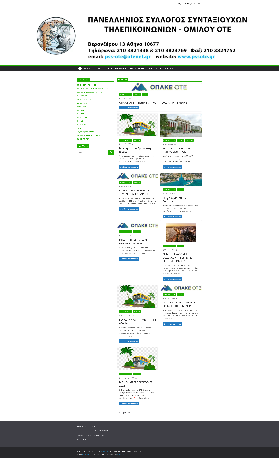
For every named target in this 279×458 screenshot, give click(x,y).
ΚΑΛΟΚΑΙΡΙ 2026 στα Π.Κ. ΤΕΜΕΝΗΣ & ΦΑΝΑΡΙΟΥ (134, 192)
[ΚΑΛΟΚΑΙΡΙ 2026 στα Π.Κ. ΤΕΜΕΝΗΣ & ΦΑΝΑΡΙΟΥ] (137, 176)
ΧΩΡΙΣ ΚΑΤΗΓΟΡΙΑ (83, 139)
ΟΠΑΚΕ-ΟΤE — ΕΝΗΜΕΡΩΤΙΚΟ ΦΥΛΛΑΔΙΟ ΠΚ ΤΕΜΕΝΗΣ (153, 102)
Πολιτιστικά (189, 140)
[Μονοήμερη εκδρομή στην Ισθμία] (137, 125)
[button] (102, 68)
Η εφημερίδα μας (137, 68)
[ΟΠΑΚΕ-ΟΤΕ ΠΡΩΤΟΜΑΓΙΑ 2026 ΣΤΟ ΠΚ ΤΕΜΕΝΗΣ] (181, 288)
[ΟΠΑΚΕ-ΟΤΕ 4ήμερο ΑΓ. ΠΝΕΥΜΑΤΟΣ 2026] (137, 225)
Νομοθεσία (81, 114)
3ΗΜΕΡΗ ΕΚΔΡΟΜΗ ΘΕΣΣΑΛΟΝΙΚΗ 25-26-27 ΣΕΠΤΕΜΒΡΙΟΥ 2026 (177, 257)
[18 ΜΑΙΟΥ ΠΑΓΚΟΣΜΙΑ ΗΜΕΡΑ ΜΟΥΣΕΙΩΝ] (181, 125)
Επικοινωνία (169, 68)
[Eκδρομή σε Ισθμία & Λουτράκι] (181, 179)
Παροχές (145, 94)
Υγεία (79, 128)
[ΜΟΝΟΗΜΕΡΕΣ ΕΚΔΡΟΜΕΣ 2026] (137, 358)
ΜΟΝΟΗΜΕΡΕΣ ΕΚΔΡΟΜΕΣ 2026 (135, 383)
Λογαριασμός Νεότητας (85, 132)
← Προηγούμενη (124, 412)
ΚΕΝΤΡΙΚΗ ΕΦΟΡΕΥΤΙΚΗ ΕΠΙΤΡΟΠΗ (89, 92)
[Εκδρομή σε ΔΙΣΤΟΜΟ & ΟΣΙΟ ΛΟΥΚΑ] (137, 296)
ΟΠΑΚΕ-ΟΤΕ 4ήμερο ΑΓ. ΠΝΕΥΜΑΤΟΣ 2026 (133, 241)
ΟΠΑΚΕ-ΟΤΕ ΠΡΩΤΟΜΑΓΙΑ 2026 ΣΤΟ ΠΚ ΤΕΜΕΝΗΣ (179, 304)
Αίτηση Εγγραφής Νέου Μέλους (88, 135)
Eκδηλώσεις (81, 107)
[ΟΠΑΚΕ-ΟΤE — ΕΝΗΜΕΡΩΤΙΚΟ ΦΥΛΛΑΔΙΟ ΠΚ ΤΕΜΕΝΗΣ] (159, 87)
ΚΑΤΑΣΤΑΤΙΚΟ (82, 96)
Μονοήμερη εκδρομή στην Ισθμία (135, 149)
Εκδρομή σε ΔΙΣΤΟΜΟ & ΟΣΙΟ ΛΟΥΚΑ (137, 321)
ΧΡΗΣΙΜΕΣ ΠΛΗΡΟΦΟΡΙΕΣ (86, 85)
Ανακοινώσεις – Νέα (84, 99)
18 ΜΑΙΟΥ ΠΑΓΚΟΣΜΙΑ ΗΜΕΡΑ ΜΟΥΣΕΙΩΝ (177, 150)
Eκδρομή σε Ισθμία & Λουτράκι (176, 199)
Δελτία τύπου (82, 103)
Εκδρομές (137, 94)
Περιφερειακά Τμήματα (116, 68)
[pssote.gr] (80, 68)
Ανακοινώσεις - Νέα (125, 94)
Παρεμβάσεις (82, 117)
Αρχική (87, 68)
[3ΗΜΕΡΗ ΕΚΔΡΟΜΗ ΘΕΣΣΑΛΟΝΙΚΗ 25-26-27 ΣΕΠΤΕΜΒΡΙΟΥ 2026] (181, 232)
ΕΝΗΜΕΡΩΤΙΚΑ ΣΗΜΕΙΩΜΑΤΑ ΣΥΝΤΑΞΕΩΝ (92, 89)
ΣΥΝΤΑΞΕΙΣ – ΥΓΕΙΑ (154, 68)
